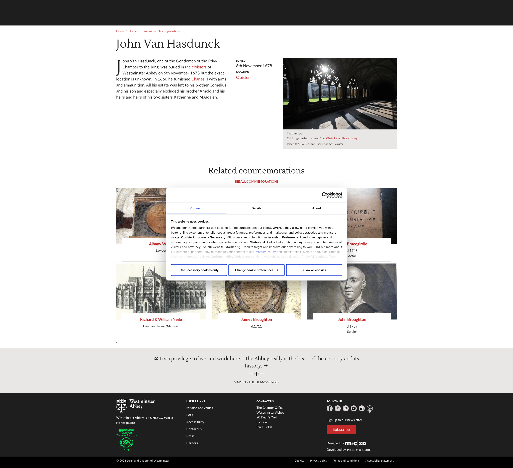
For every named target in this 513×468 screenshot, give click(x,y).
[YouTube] (354, 408)
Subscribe (341, 430)
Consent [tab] (196, 208)
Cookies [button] (299, 460)
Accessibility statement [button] (380, 460)
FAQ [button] (189, 415)
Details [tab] (257, 208)
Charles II (199, 79)
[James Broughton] (256, 291)
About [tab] (316, 208)
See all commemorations (256, 181)
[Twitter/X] (338, 408)
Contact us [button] (194, 429)
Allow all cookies (314, 270)
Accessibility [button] (195, 422)
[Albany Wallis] (161, 216)
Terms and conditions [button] (346, 460)
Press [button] (190, 436)
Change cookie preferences (254, 270)
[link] (355, 443)
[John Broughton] (352, 291)
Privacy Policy (265, 251)
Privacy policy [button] (318, 460)
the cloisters (196, 67)
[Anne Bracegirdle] (352, 216)
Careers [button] (192, 443)
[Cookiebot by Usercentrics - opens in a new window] (324, 195)
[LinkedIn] (362, 408)
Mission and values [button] (199, 408)
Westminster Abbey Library (341, 138)
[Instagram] (346, 408)
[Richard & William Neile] (161, 291)
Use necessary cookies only (199, 270)
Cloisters (243, 78)
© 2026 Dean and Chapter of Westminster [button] (142, 460)
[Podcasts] (370, 409)
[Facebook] (330, 408)
